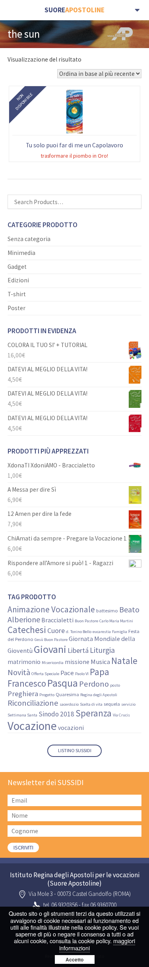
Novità (19, 672)
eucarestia (102, 631)
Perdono (94, 684)
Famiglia (119, 631)
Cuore (56, 630)
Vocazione (32, 725)
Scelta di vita (91, 704)
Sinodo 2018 (56, 714)
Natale (124, 660)
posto (115, 685)
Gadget (17, 266)
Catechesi (27, 629)
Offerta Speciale (45, 673)
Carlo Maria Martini (116, 620)
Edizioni (18, 280)
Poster (16, 308)
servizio (128, 704)
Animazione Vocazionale (51, 609)
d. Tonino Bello (78, 631)
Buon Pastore (86, 620)
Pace (67, 673)
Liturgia (102, 650)
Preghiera (23, 693)
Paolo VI (82, 673)
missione (77, 662)
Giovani (50, 649)
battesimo (107, 611)
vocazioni (71, 728)
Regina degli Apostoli (98, 694)
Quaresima (67, 694)
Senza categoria (29, 239)
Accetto (74, 959)
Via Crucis (121, 715)
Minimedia (21, 253)
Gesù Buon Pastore (51, 639)
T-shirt (17, 294)
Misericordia (53, 662)
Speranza (93, 713)
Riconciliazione (33, 703)
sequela (112, 704)
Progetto (46, 694)
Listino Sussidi (74, 750)
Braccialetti (57, 620)
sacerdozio (69, 704)
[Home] (74, 10)
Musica (100, 662)
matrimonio (24, 662)
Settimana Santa (22, 715)
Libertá (78, 650)
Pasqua (62, 683)
